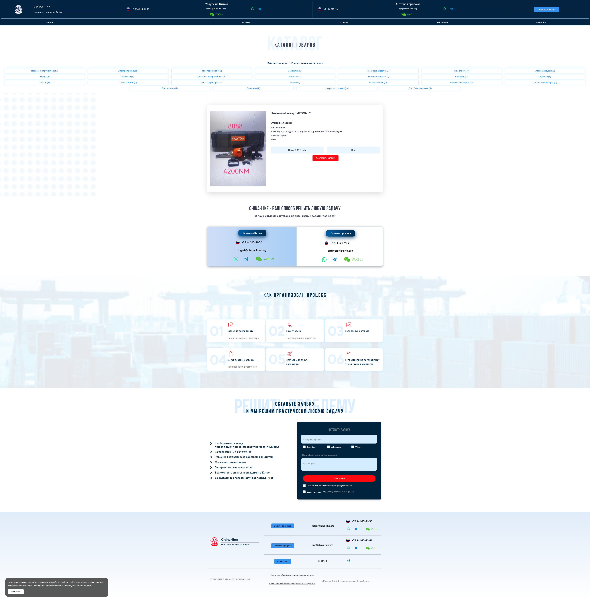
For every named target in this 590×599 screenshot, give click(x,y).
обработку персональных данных (338, 492)
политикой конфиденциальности (336, 485)
